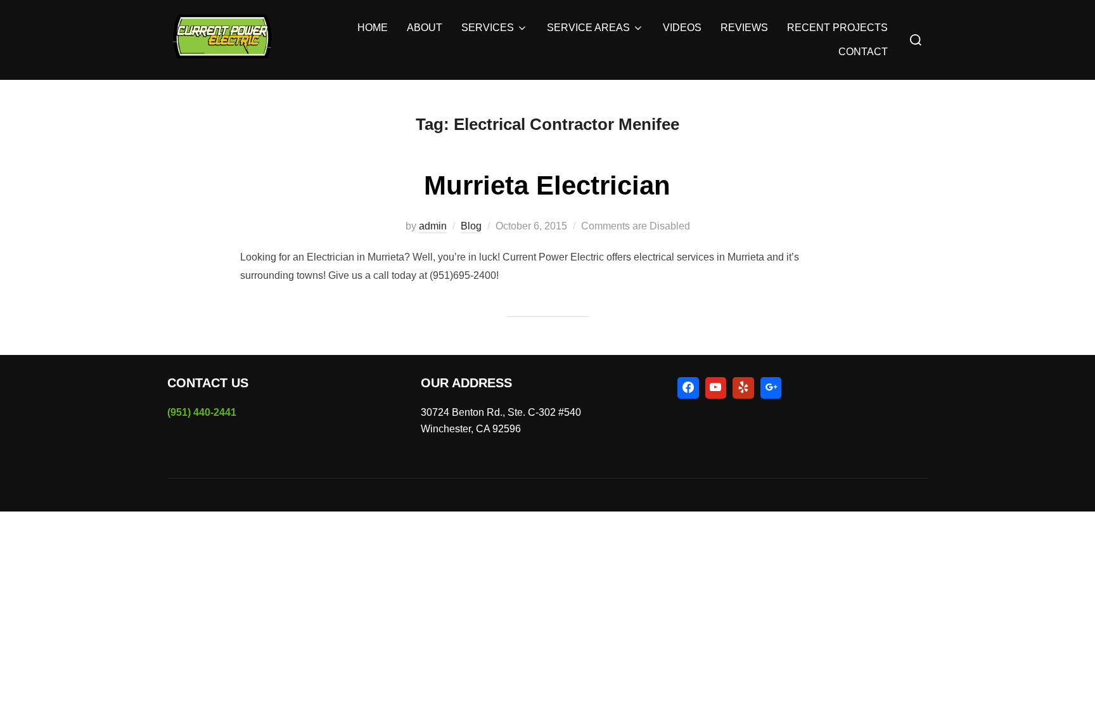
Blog (471, 226)
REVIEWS (744, 27)
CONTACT (863, 51)
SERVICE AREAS (588, 27)
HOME (372, 27)
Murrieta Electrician (547, 185)
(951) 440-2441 (201, 412)
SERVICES (487, 27)
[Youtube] (716, 388)
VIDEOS (682, 27)
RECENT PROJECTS (837, 27)
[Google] (771, 388)
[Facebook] (688, 388)
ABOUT (424, 27)
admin (433, 226)
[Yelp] (743, 388)
